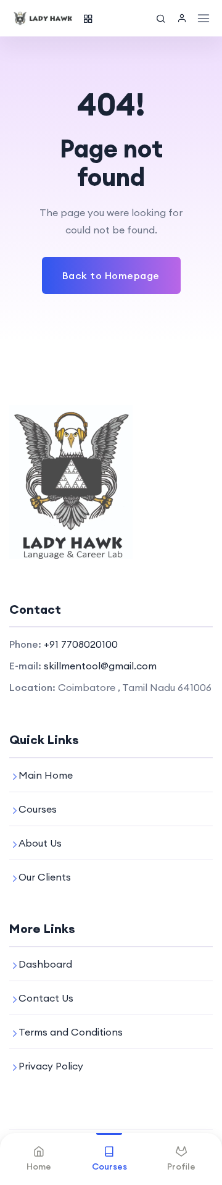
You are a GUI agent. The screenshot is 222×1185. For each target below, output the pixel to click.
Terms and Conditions (70, 1032)
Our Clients (44, 877)
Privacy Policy (50, 1066)
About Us (40, 843)
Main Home (45, 775)
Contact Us (45, 998)
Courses (37, 809)
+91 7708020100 (81, 644)
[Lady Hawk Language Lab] (43, 18)
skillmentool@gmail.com (100, 665)
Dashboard (45, 964)
